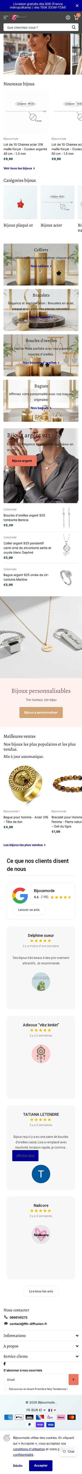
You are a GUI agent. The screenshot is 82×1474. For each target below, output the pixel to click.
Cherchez (74, 27)
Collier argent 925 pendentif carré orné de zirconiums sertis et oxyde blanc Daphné (27, 547)
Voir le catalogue (6, 17)
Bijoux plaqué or (22, 54)
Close (77, 5)
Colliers (41, 250)
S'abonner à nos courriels (22, 1370)
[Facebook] (4, 1364)
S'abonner (74, 1379)
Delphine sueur (41, 935)
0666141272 (19, 1317)
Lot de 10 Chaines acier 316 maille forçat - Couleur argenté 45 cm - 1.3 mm (25, 149)
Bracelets (41, 295)
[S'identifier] (68, 17)
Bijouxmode (44, 890)
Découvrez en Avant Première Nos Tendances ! (38, 1389)
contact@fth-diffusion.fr (28, 1324)
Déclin (18, 1465)
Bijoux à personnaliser (41, 712)
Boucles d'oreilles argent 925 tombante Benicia (24, 517)
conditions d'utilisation (29, 1449)
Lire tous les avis (41, 1291)
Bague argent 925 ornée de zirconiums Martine (26, 577)
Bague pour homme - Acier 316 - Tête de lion (25, 819)
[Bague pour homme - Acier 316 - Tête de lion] (25, 784)
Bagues (41, 386)
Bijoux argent (22, 461)
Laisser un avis (29, 910)
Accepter (41, 1465)
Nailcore (41, 1205)
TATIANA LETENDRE (41, 1114)
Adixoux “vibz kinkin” (41, 1025)
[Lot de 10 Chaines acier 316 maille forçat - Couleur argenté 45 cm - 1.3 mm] (25, 111)
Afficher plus (25, 1155)
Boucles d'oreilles (41, 340)
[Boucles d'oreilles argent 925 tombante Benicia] (67, 517)
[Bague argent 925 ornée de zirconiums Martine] (67, 577)
